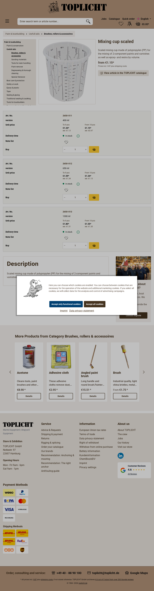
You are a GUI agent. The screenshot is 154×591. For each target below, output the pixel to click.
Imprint (64, 310)
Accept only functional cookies (66, 304)
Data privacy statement (81, 310)
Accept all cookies (94, 304)
